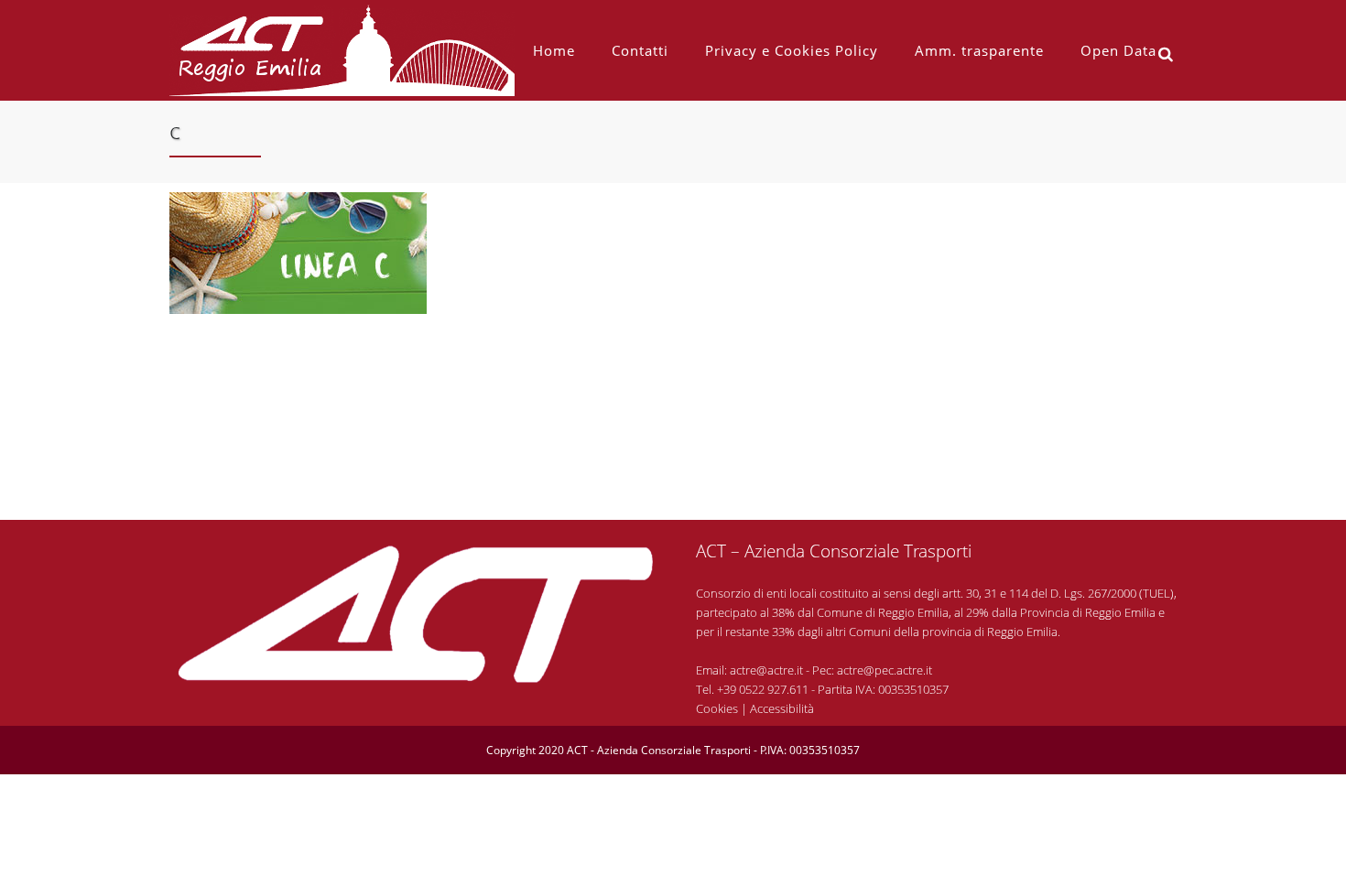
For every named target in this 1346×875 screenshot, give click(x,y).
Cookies (717, 708)
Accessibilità (782, 708)
